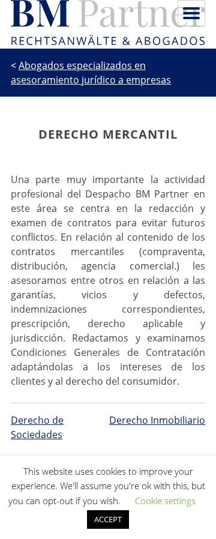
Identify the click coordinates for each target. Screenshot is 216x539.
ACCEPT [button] (108, 519)
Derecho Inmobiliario (157, 420)
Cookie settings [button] (165, 501)
